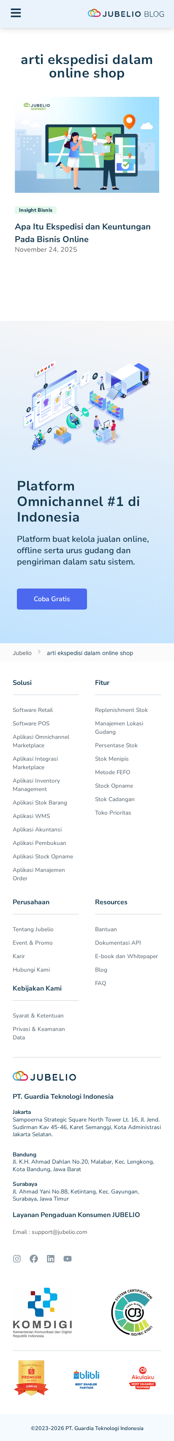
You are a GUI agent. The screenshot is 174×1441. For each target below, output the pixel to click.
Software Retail (33, 710)
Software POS (31, 723)
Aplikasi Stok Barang (40, 803)
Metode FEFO (112, 772)
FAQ (100, 983)
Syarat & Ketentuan (38, 1016)
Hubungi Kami (31, 970)
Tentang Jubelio (33, 929)
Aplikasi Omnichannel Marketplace (41, 741)
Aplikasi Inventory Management (36, 785)
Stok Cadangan (115, 799)
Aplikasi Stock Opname (43, 856)
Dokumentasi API (118, 943)
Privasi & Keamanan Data (39, 1033)
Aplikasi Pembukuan (39, 843)
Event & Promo (33, 943)
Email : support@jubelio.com (50, 1232)
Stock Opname (114, 786)
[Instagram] (17, 1259)
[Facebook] (34, 1259)
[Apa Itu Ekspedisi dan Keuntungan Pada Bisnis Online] (87, 144)
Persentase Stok (116, 745)
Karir (19, 956)
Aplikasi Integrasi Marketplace (35, 763)
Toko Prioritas (113, 813)
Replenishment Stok (121, 710)
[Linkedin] (50, 1259)
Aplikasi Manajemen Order (39, 874)
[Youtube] (67, 1259)
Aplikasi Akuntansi (37, 830)
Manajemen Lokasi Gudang (119, 727)
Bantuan (106, 929)
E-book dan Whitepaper (126, 956)
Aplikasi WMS (31, 816)
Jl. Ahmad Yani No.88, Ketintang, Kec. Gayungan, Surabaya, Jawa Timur (76, 1195)
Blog (101, 970)
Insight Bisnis (35, 210)
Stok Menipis (112, 759)
